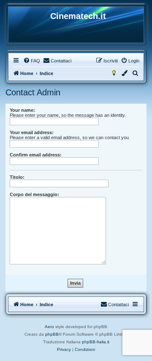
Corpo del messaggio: (34, 194)
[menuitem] (31, 61)
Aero (49, 326)
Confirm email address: (36, 154)
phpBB (52, 334)
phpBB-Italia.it (95, 341)
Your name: (22, 110)
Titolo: (17, 177)
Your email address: (32, 132)
